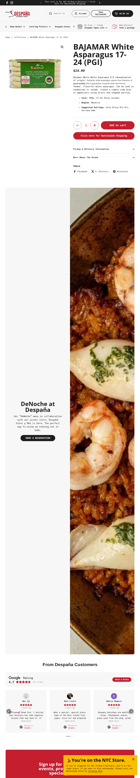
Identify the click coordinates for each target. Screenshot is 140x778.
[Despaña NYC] (17, 13)
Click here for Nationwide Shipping (104, 135)
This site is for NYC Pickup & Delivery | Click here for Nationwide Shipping (70, 3)
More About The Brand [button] (85, 157)
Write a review (122, 680)
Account (83, 13)
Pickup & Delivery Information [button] (91, 149)
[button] (122, 13)
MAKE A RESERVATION (38, 438)
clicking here (95, 771)
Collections (20, 37)
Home (7, 37)
